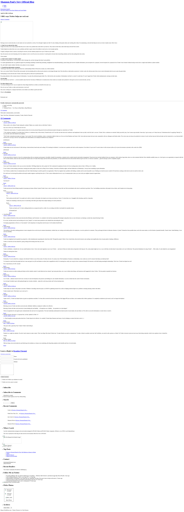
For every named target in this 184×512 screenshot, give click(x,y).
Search (6, 400)
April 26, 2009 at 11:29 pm (9, 145)
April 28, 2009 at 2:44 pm (9, 303)
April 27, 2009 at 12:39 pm (9, 296)
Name (15, 356)
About (4, 6)
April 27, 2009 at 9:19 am (9, 256)
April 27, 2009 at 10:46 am (9, 286)
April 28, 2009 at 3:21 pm (9, 315)
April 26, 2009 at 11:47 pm (9, 154)
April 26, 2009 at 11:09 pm (9, 122)
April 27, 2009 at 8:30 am (9, 227)
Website (15, 361)
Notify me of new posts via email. (10, 382)
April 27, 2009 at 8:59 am (9, 236)
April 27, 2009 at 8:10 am (9, 215)
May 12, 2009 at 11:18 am (9, 340)
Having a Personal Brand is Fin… (19, 410)
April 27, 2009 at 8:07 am (9, 185)
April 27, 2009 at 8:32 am (12, 193)
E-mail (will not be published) (20, 359)
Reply (4, 142)
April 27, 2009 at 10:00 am (9, 276)
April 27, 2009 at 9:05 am (15, 205)
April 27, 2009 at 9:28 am (9, 268)
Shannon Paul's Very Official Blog (17, 2)
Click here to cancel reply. (6, 354)
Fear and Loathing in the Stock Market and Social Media (13, 10)
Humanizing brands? (5, 9)
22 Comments (4, 110)
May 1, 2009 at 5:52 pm (8, 330)
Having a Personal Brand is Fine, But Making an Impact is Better (21, 452)
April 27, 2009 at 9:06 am (9, 246)
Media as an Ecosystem (11, 456)
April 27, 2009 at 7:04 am (9, 178)
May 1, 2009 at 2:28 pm (8, 323)
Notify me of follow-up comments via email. (12, 379)
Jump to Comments (5, 19)
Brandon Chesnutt (20, 351)
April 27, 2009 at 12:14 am (9, 163)
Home (4, 5)
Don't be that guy (10, 454)
